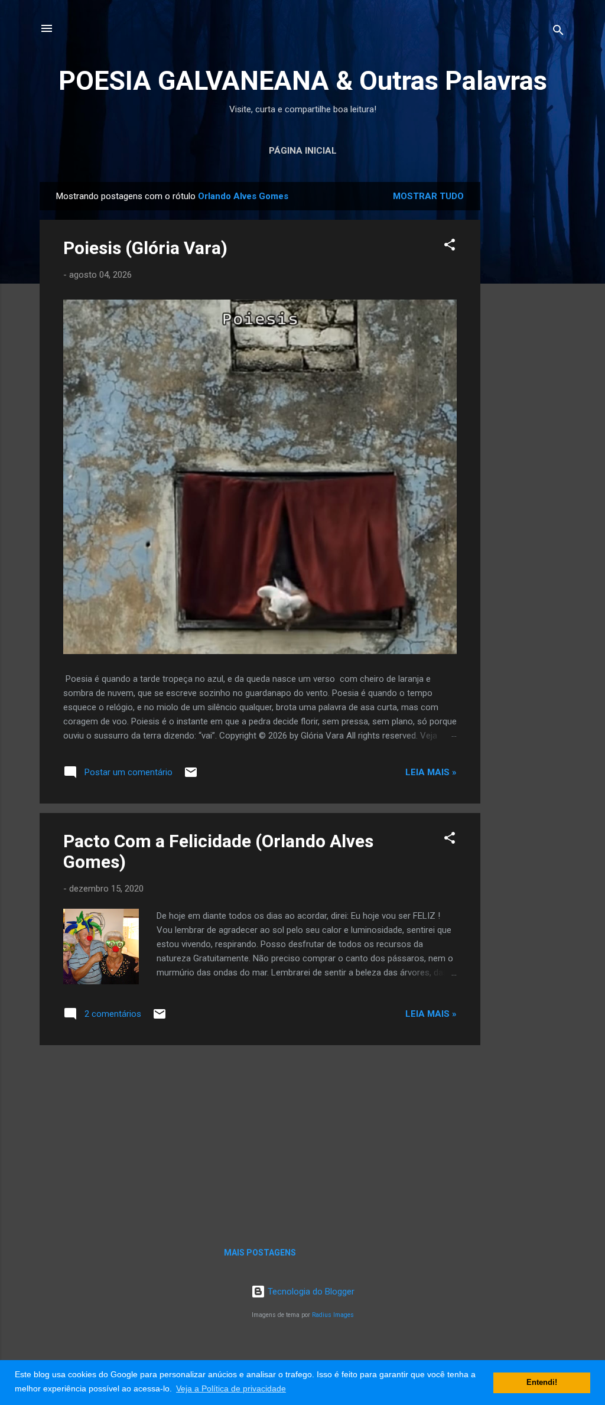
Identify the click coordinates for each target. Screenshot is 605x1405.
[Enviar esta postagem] (191, 776)
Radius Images (333, 1315)
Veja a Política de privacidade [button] (231, 1388)
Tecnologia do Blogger (309, 1291)
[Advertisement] (527, 359)
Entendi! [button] (541, 1382)
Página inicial (303, 150)
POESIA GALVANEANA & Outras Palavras (302, 80)
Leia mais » (431, 772)
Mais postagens (260, 1252)
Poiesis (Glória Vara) (145, 248)
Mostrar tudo (428, 196)
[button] (450, 247)
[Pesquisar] (558, 32)
